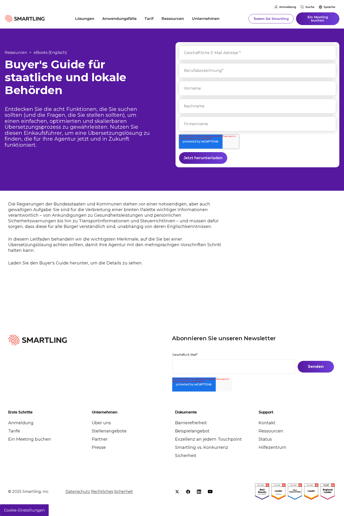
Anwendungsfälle (119, 18)
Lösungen (84, 18)
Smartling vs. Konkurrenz (201, 447)
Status (265, 439)
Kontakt (267, 422)
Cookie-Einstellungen (24, 510)
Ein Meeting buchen (317, 18)
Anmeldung (287, 7)
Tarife (14, 431)
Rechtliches (102, 491)
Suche (309, 7)
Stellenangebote (109, 431)
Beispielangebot (192, 431)
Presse (99, 447)
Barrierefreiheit (191, 422)
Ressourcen (172, 18)
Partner (100, 439)
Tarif (149, 18)
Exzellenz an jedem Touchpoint (208, 439)
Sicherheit (185, 455)
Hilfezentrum (272, 447)
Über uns (101, 422)
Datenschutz (78, 491)
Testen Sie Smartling (271, 19)
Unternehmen (206, 18)
